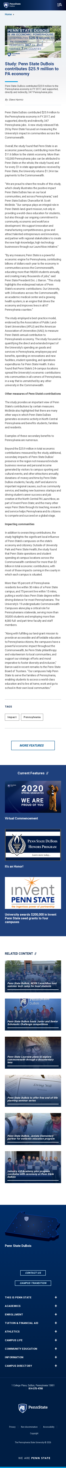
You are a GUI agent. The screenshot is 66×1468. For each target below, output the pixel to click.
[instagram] (41, 1261)
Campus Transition (33, 1283)
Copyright (34, 1433)
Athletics (12, 1331)
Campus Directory (18, 1365)
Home (8, 14)
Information (14, 1357)
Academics (13, 1306)
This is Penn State (18, 1297)
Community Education (21, 1348)
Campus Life (14, 1340)
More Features (31, 745)
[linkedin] (33, 1261)
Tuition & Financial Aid (21, 1323)
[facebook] (25, 1261)
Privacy (12, 1427)
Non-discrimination (29, 1427)
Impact (12, 717)
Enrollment (14, 1314)
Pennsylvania (32, 717)
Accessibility (48, 1427)
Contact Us (33, 1272)
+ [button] (56, 1297)
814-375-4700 (36, 1388)
